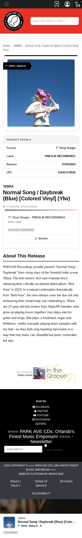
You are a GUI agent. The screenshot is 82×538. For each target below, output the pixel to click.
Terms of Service (41, 483)
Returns (66, 481)
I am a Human (53, 449)
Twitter (42, 411)
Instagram (42, 419)
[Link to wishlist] (57, 5)
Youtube (42, 415)
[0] (78, 5)
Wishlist (43, 238)
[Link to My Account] (67, 5)
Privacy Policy (15, 483)
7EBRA (17, 45)
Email (42, 423)
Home (6, 45)
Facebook (42, 406)
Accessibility (41, 493)
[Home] (13, 20)
